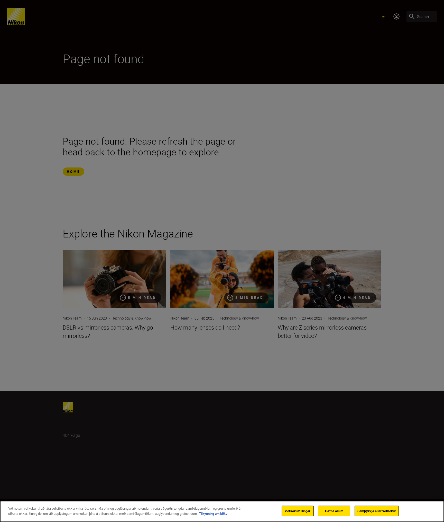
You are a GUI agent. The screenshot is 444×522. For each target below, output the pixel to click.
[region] (222, 511)
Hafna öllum (334, 511)
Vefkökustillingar (297, 511)
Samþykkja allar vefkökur (376, 511)
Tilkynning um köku (213, 513)
